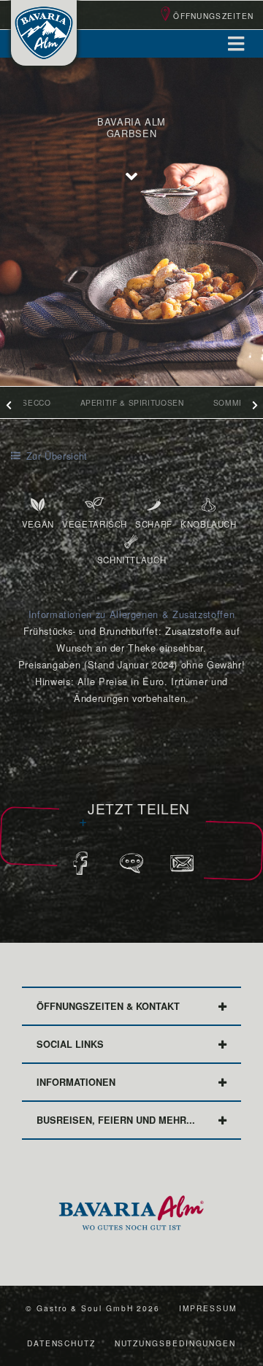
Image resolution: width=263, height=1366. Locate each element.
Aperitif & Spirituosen (132, 402)
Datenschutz (61, 1343)
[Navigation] (236, 43)
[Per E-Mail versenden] (182, 868)
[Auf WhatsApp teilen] (132, 868)
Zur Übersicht (55, 456)
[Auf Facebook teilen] (81, 868)
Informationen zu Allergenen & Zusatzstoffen (131, 614)
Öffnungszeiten (213, 15)
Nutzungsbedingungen (175, 1343)
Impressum (208, 1308)
